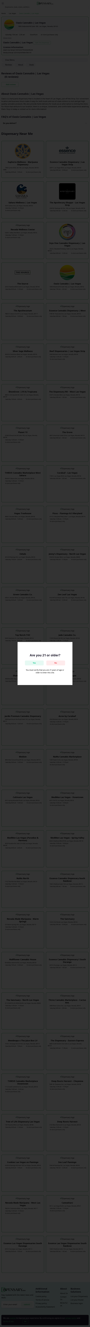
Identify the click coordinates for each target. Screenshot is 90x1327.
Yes (34, 663)
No (55, 663)
